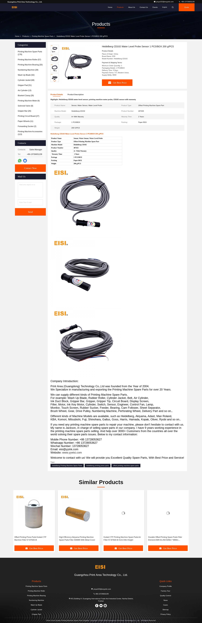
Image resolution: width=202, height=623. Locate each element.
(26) (24, 111)
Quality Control (165, 596)
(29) (26, 96)
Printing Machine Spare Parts (42, 36)
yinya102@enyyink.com (165, 2)
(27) (28, 116)
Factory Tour (165, 591)
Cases (165, 605)
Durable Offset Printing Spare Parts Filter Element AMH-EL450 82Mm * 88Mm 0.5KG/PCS (165, 538)
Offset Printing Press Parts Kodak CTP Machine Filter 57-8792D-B (30, 538)
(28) (28, 70)
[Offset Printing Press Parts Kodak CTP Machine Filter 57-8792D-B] (34, 513)
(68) (26, 80)
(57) (29, 60)
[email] (25, 160)
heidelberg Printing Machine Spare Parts (67, 465)
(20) (30, 65)
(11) (25, 121)
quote (186, 7)
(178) (30, 53)
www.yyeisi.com (72, 452)
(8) (25, 106)
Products (120, 7)
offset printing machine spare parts (126, 465)
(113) (30, 133)
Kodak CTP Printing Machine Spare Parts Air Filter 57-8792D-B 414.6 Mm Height (122, 538)
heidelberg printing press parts (97, 465)
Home (110, 7)
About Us (131, 7)
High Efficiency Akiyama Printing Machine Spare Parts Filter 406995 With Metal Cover (77, 538)
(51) (25, 85)
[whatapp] (19, 160)
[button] (54, 81)
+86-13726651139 (188, 2)
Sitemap (165, 610)
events (155, 7)
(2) (27, 126)
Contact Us (144, 7)
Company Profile (165, 586)
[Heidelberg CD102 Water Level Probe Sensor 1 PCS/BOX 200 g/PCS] (79, 64)
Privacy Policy (166, 614)
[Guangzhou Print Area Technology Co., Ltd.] (14, 7)
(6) (29, 101)
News (166, 600)
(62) (26, 75)
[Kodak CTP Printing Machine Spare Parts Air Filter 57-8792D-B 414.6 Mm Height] (123, 513)
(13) (24, 90)
